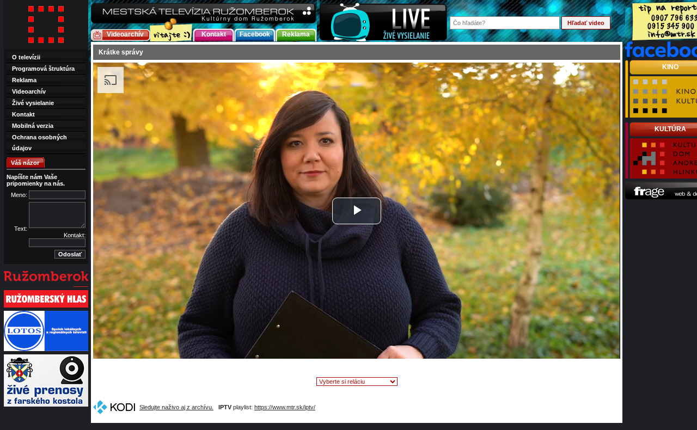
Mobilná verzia (32, 125)
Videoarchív (125, 34)
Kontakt (213, 34)
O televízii (26, 57)
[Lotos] (46, 350)
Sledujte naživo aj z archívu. (176, 407)
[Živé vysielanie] (383, 21)
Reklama (296, 34)
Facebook (255, 34)
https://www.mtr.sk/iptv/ (284, 407)
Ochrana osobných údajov (39, 142)
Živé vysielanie (33, 103)
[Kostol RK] (46, 405)
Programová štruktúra (43, 68)
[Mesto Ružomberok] (46, 285)
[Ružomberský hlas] (46, 306)
